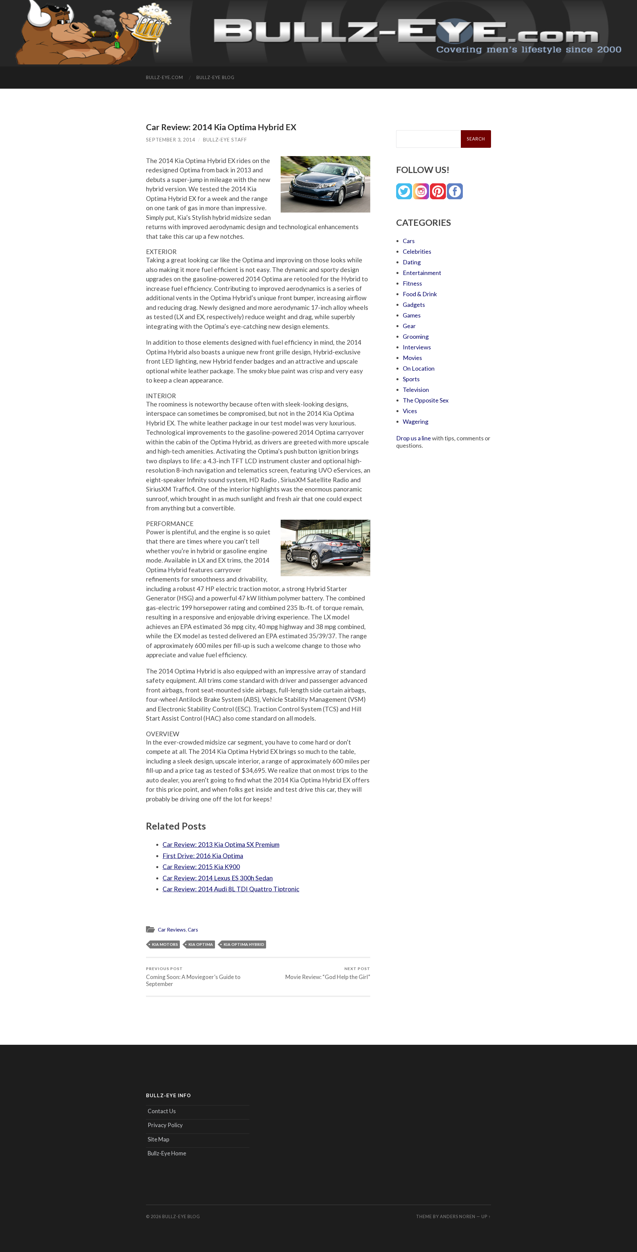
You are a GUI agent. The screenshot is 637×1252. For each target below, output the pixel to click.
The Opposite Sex (426, 400)
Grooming (416, 336)
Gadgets (414, 304)
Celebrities (417, 251)
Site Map (158, 1139)
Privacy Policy (165, 1124)
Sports (411, 379)
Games (412, 315)
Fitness (412, 283)
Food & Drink (420, 294)
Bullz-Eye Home (167, 1153)
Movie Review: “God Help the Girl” (327, 973)
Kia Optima (200, 944)
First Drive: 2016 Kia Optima (203, 855)
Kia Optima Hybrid (244, 944)
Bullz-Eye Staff (225, 139)
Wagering (415, 421)
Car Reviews (172, 930)
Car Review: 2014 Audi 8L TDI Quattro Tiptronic (231, 889)
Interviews (417, 347)
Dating (412, 262)
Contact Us (162, 1111)
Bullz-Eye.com (164, 77)
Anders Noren (457, 1216)
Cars (193, 930)
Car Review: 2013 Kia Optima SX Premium (221, 844)
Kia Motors (165, 944)
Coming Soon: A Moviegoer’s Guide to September (193, 976)
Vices (410, 410)
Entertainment (422, 272)
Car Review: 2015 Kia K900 (201, 866)
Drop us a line (413, 438)
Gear (409, 325)
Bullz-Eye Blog (215, 77)
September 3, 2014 (170, 139)
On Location (419, 368)
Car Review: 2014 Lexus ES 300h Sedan (218, 878)
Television (416, 389)
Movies (412, 357)
